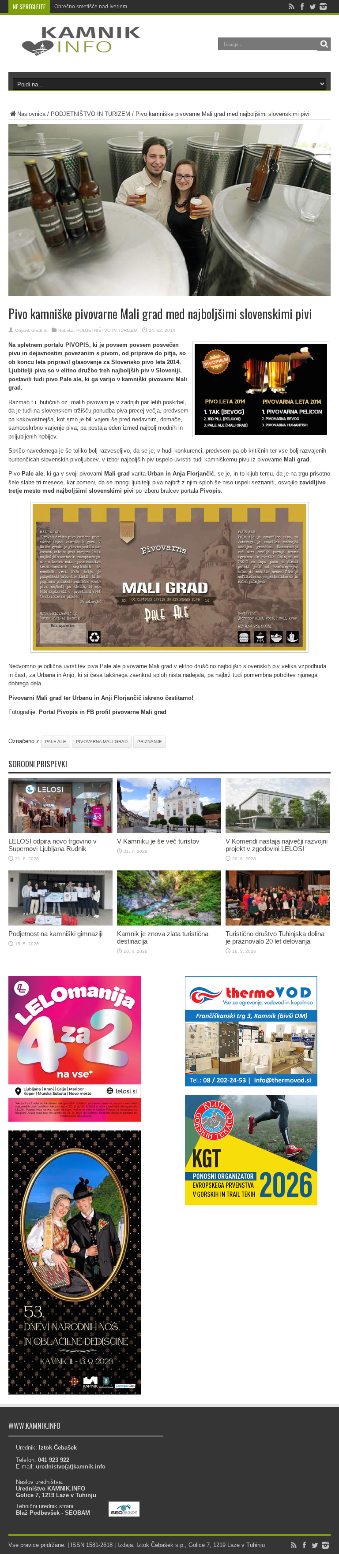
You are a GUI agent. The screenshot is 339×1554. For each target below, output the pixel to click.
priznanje (149, 741)
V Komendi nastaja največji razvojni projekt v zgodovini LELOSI (277, 844)
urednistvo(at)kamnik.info (70, 1466)
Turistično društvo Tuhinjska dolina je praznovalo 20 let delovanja (275, 937)
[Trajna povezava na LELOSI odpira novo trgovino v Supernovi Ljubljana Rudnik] (60, 831)
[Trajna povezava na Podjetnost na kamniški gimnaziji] (60, 923)
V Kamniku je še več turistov (158, 841)
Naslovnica (31, 114)
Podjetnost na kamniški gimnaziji (55, 933)
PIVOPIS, (78, 345)
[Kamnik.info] (74, 50)
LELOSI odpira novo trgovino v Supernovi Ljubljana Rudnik (52, 844)
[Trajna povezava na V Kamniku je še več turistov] (169, 831)
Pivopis (210, 490)
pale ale (55, 741)
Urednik (39, 330)
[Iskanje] (324, 44)
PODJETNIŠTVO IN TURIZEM (90, 114)
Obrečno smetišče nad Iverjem (90, 7)
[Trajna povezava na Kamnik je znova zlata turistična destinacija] (169, 923)
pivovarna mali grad (102, 741)
